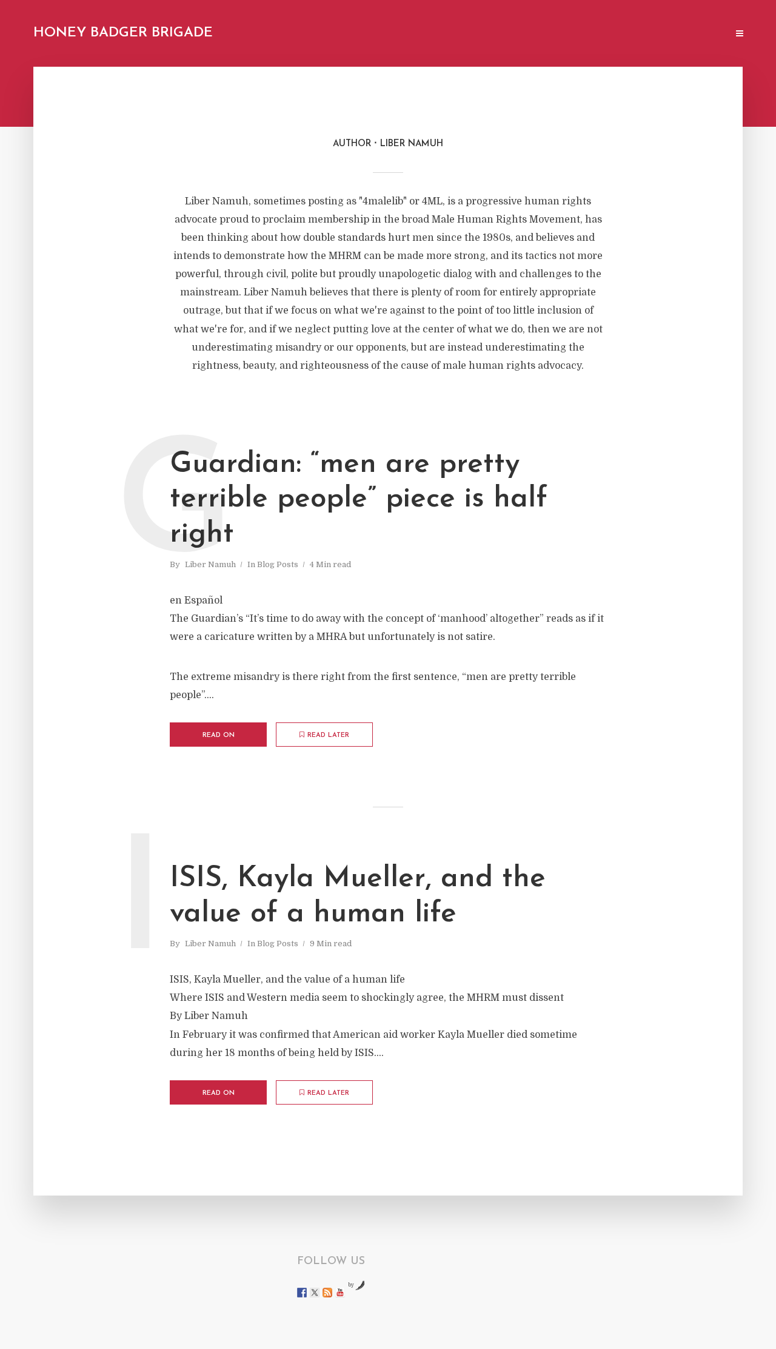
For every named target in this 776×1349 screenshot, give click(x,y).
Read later (328, 735)
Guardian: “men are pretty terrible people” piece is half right (358, 499)
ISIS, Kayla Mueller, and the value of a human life (358, 896)
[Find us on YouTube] (340, 1292)
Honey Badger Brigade (123, 33)
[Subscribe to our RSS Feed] (327, 1292)
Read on (218, 735)
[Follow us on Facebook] (302, 1292)
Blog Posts (277, 564)
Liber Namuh (210, 564)
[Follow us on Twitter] (314, 1292)
